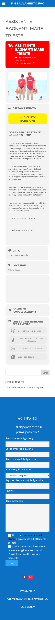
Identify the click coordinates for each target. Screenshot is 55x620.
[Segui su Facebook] (24, 577)
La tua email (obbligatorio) (20, 448)
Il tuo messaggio (14, 500)
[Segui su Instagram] (30, 577)
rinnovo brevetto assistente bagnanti (25, 387)
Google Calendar (24, 311)
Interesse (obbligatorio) (18, 469)
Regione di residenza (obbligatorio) (24, 480)
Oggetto (10, 490)
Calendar (19, 308)
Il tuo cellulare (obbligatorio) (21, 459)
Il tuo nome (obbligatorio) (19, 438)
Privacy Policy (27, 590)
